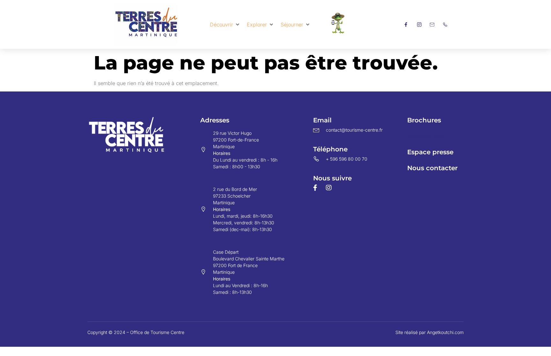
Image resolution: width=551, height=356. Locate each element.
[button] (225, 24)
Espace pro (425, 136)
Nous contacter (432, 168)
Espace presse (430, 152)
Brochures (424, 120)
